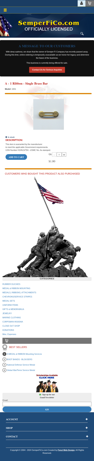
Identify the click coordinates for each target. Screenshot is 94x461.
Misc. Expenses (9, 334)
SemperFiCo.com (39, 450)
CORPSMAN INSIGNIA (12, 322)
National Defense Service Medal (21, 365)
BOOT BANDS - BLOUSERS (19, 359)
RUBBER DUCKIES (11, 284)
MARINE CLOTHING (11, 318)
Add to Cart (16, 157)
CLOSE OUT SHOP (11, 326)
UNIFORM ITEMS (10, 305)
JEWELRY (7, 313)
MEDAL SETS (8, 301)
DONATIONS (8, 330)
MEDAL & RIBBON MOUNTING (16, 288)
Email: (5, 400)
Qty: (50, 154)
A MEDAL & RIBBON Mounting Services (24, 354)
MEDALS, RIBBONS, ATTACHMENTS (19, 293)
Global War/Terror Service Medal (21, 370)
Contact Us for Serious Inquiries (47, 70)
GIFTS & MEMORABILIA (13, 309)
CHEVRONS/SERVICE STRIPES (17, 297)
